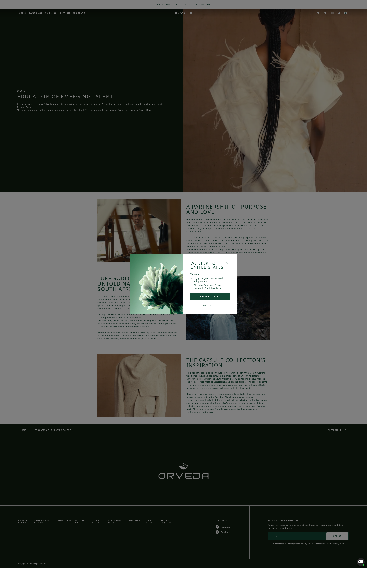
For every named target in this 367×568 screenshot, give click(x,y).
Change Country (210, 296)
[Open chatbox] (361, 562)
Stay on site (210, 305)
